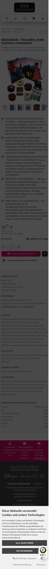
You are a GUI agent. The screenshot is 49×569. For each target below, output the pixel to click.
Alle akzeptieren (24, 543)
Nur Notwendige (24, 551)
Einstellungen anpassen (25, 558)
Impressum (41, 564)
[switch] (43, 558)
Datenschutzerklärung (22, 564)
